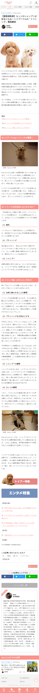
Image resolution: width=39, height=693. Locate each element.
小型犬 (9, 556)
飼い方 (16, 556)
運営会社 (22, 681)
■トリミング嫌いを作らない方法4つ (16, 128)
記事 (10, 6)
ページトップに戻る (36, 680)
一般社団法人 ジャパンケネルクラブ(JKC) (19, 535)
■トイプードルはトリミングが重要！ (16, 119)
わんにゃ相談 (28, 6)
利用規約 (4, 681)
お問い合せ (4, 678)
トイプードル (24, 556)
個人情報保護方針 (24, 678)
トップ (3, 6)
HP (5, 648)
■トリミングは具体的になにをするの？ (17, 123)
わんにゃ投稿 (18, 6)
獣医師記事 (6, 559)
